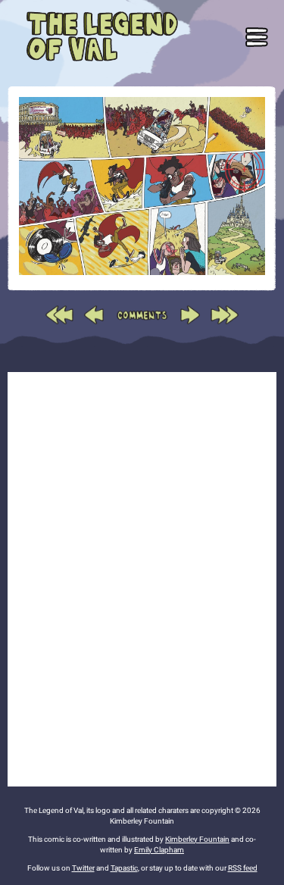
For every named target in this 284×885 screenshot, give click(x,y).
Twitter (83, 868)
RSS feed (242, 868)
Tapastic (124, 868)
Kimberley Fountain (197, 839)
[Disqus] (142, 576)
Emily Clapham (159, 850)
